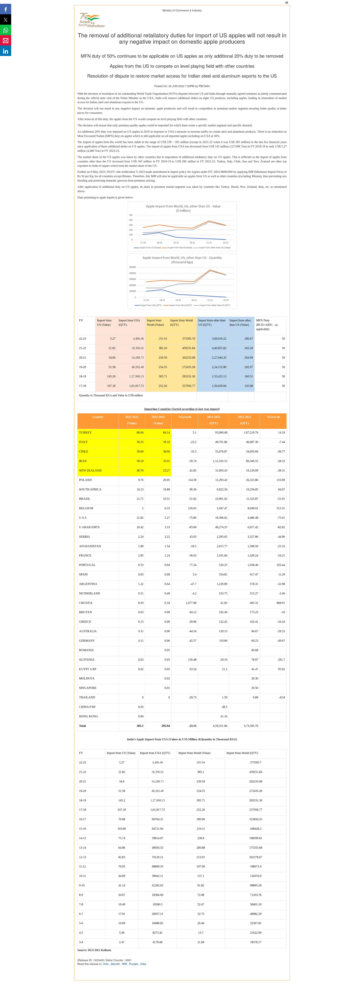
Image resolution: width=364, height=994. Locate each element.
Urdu (106, 964)
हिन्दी (125, 964)
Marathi (116, 964)
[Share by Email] (5, 40)
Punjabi (134, 964)
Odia (143, 964)
